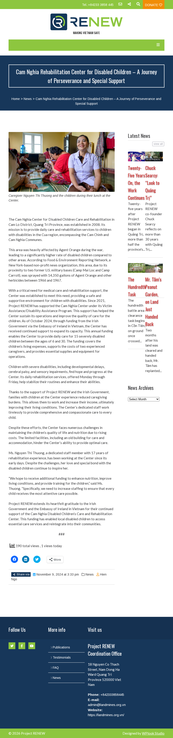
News (28, 99)
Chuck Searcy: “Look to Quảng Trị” (152, 182)
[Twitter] (12, 645)
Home (15, 99)
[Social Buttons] (129, 5)
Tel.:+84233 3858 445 (98, 5)
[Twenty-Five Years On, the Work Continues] (137, 156)
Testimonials (62, 657)
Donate (152, 5)
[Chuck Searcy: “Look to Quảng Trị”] (154, 156)
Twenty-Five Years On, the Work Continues (136, 182)
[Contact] (120, 5)
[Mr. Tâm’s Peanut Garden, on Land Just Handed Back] (154, 268)
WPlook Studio (153, 733)
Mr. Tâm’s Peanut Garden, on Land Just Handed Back (153, 301)
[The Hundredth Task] (137, 268)
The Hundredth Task (137, 287)
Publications (61, 647)
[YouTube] (31, 645)
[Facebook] (21, 645)
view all (158, 144)
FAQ (56, 667)
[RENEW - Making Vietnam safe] (86, 22)
